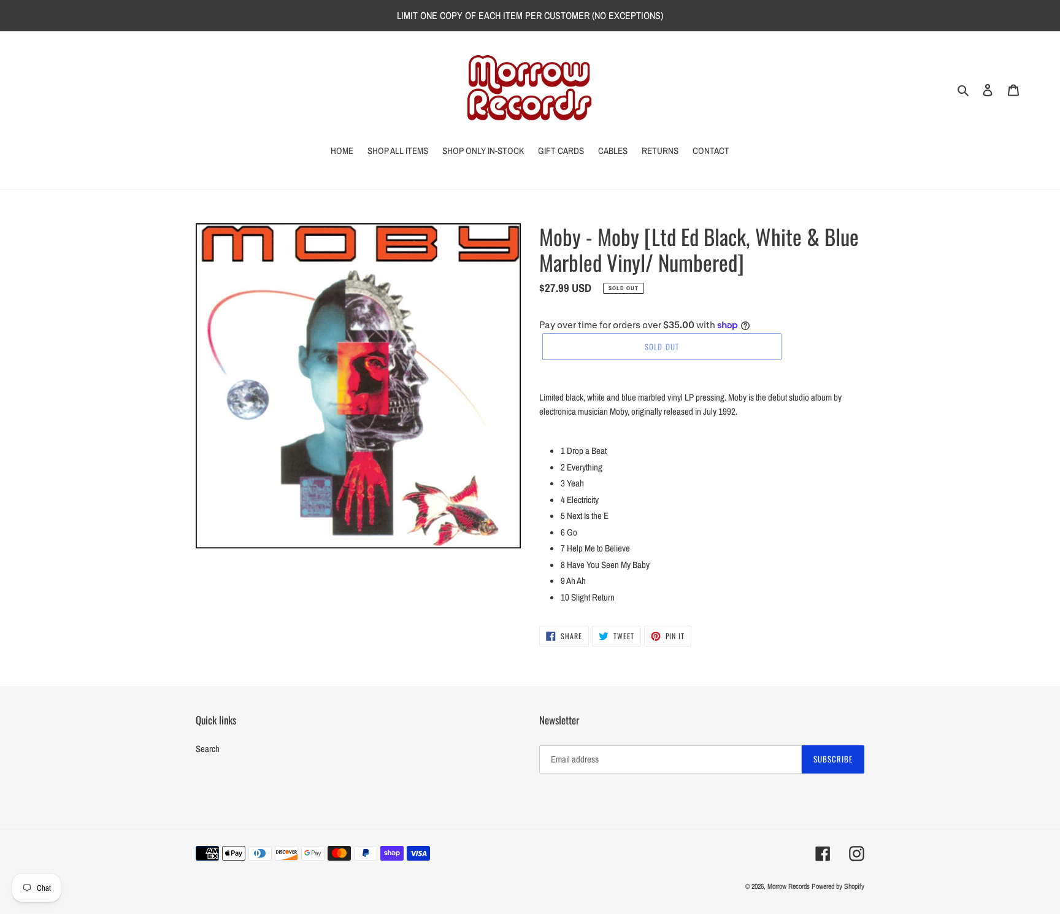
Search (208, 748)
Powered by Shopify (838, 886)
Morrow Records (788, 886)
